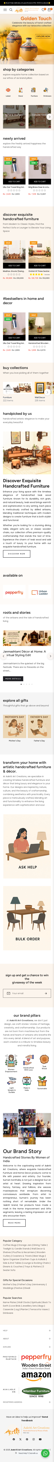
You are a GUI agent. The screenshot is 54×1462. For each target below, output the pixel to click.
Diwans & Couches (13, 1266)
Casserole (8, 1309)
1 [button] (21, 684)
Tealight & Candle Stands (16, 1248)
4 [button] (32, 61)
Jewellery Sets (29, 1305)
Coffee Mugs (10, 1245)
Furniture (7, 397)
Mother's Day (10, 1284)
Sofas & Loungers (14, 114)
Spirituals (36, 1302)
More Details (13, 679)
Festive (18, 1288)
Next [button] (49, 117)
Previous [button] (4, 117)
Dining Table (39, 1245)
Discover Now (16, 554)
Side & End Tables (12, 1262)
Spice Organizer (11, 1259)
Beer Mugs (39, 1255)
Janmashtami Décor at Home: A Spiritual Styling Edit (24, 653)
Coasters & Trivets (22, 1255)
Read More (14, 1223)
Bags (41, 1305)
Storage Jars (25, 1245)
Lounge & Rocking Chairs (36, 1262)
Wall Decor (40, 397)
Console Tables (40, 114)
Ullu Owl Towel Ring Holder (14, 187)
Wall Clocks (24, 1302)
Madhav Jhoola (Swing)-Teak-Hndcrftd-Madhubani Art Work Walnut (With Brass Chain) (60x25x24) (14, 271)
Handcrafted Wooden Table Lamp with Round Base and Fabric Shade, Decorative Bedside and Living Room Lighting (39, 343)
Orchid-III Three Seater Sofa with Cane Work (39, 271)
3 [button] (26, 684)
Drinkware (8, 1313)
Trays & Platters (32, 1266)
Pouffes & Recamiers (24, 1252)
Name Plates (9, 1302)
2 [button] (23, 684)
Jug (17, 1309)
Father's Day (24, 1284)
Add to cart (14, 181)
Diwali (27, 1288)
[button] (47, 392)
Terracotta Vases (39, 1309)
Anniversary (39, 1284)
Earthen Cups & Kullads (33, 1259)
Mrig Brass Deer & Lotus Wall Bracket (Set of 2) (39, 187)
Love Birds (15, 1305)
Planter (24, 1309)
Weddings (8, 1288)
